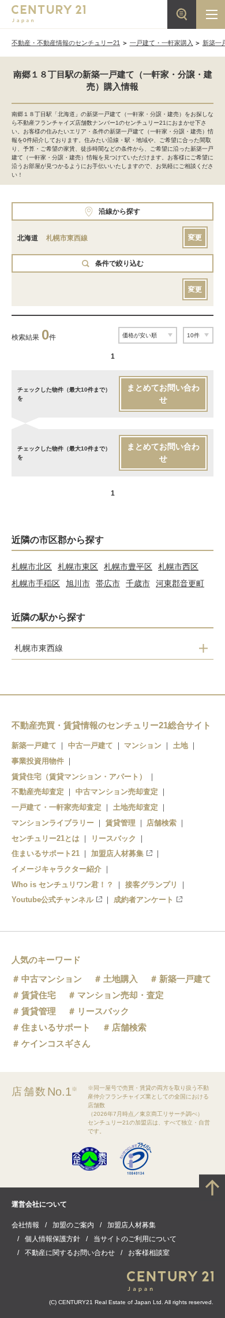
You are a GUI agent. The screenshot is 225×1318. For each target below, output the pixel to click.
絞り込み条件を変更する (112, 1303)
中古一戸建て (90, 745)
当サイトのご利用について (135, 1239)
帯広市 (108, 583)
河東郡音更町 (180, 583)
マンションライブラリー (53, 822)
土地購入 (120, 979)
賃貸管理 (121, 822)
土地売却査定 (135, 807)
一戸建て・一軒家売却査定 (57, 807)
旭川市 (78, 583)
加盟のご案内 (73, 1225)
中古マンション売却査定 (117, 791)
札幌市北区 (32, 566)
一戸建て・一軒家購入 (161, 42)
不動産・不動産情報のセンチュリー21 (66, 42)
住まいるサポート (56, 1027)
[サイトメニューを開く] (210, 14)
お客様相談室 (149, 1253)
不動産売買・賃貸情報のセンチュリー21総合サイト (111, 725)
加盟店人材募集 (117, 853)
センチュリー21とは (46, 838)
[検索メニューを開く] (181, 14)
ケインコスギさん (56, 1043)
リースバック (113, 838)
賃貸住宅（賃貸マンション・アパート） (79, 776)
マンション (143, 745)
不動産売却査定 (38, 791)
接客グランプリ (151, 884)
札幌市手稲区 (36, 583)
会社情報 (25, 1225)
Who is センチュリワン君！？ (63, 884)
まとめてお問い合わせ (163, 393)
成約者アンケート (144, 899)
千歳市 (138, 583)
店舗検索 (162, 822)
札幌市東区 (78, 566)
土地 (180, 745)
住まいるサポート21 (46, 853)
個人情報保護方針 (52, 1239)
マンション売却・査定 (120, 995)
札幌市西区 (178, 566)
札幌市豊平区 (128, 566)
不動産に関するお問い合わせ (70, 1253)
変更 (195, 237)
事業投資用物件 (38, 761)
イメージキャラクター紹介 (57, 869)
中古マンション (51, 979)
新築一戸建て (34, 745)
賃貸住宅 (38, 995)
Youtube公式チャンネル (52, 899)
